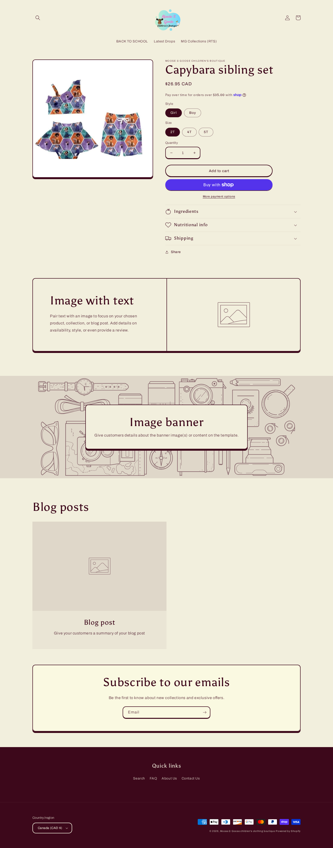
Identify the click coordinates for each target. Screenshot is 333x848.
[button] (37, 17)
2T (172, 132)
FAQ (153, 778)
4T (189, 132)
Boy (192, 113)
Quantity (171, 143)
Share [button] (176, 252)
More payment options (219, 196)
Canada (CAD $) (50, 828)
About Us (169, 778)
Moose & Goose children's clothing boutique (247, 831)
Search (139, 778)
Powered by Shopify (288, 831)
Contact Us (191, 778)
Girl (173, 113)
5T (206, 132)
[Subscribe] (204, 712)
